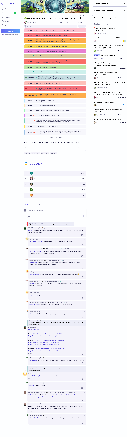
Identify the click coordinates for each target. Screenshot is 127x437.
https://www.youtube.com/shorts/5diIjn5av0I (50, 348)
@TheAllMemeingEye (35, 241)
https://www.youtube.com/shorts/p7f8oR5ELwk (48, 334)
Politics (27, 153)
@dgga (31, 283)
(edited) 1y (36, 239)
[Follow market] (80, 14)
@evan (30, 230)
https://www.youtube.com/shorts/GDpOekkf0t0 (50, 340)
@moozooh (33, 314)
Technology (35, 153)
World (47, 153)
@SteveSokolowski (35, 418)
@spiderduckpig (34, 274)
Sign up (10, 31)
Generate (81, 148)
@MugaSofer (33, 262)
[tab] (29, 205)
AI (42, 153)
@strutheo (31, 395)
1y (44, 228)
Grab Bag (53, 153)
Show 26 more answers (56, 137)
